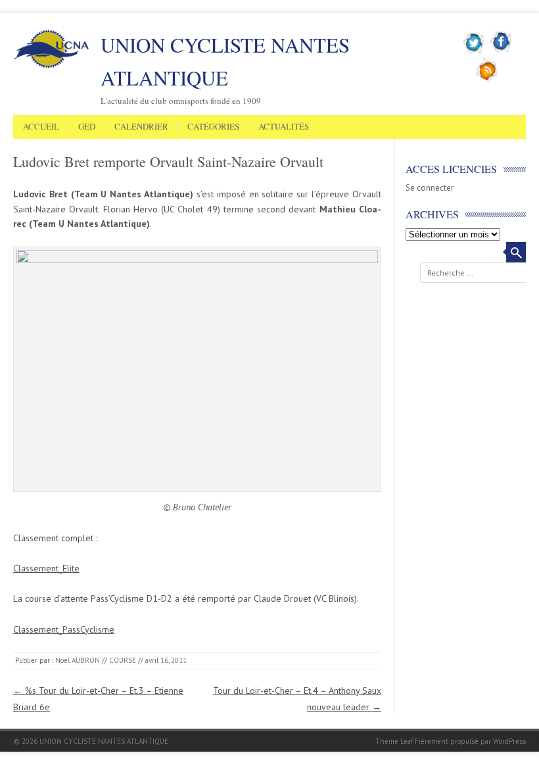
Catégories (213, 127)
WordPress (509, 741)
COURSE (122, 660)
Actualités (283, 127)
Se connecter (430, 187)
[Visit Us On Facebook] (501, 52)
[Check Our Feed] (487, 79)
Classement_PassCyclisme (63, 629)
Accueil (41, 127)
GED (86, 127)
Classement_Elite (46, 568)
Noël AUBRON (77, 660)
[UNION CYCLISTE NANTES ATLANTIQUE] (51, 66)
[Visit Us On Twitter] (474, 52)
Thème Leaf (394, 741)
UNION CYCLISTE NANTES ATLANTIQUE (225, 61)
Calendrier (141, 127)
